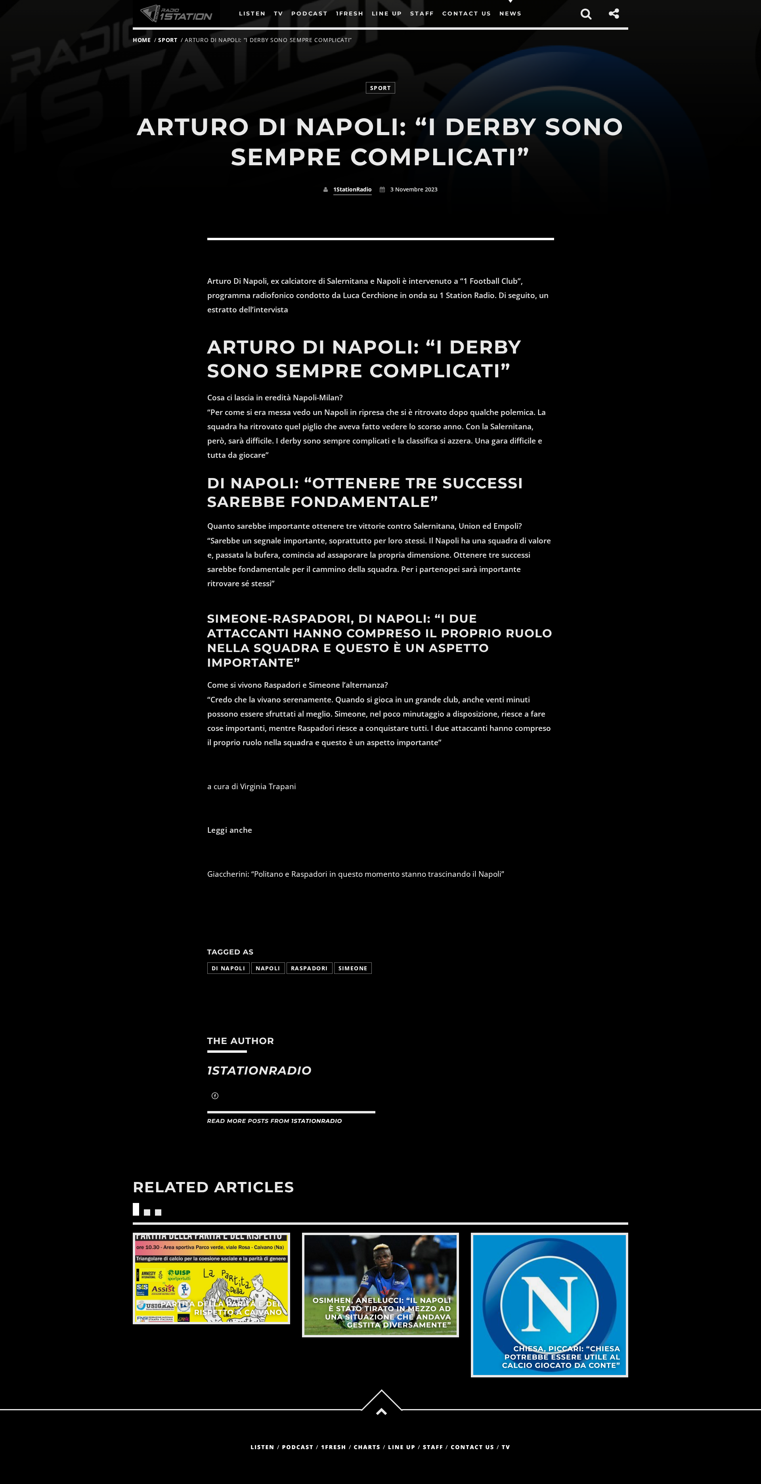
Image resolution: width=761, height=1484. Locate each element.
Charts (367, 1447)
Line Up (401, 1447)
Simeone (353, 968)
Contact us (472, 1447)
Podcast (298, 1447)
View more (211, 1278)
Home (142, 40)
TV (506, 1447)
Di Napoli (229, 968)
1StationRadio (352, 189)
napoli (268, 968)
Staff (433, 1447)
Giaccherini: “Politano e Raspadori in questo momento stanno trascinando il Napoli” (355, 874)
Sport (168, 40)
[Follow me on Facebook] (215, 1097)
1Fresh (333, 1447)
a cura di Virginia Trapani (251, 786)
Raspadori (309, 968)
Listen (262, 1447)
